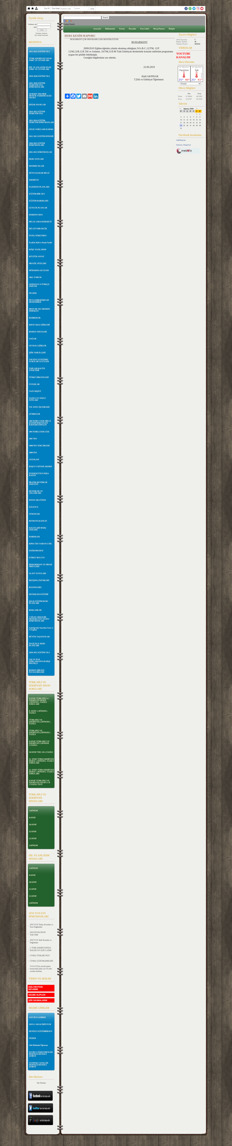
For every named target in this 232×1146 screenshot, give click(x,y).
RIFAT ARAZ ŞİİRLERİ (39, 325)
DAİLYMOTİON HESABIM (35, 988)
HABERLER (34, 537)
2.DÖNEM (33, 845)
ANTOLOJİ (34, 459)
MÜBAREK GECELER (39, 270)
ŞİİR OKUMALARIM (37, 1000)
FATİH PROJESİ (36, 551)
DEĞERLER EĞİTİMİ (38, 594)
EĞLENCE (33, 507)
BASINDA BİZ (35, 587)
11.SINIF (32, 831)
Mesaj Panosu (159, 29)
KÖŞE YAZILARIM (37, 249)
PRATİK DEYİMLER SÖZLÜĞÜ (38, 483)
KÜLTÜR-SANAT (36, 256)
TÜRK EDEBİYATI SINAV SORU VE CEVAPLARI (40, 59)
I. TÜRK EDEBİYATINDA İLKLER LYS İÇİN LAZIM (40, 949)
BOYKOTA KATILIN (38, 521)
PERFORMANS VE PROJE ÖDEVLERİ (40, 566)
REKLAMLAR (35, 610)
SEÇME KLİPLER (36, 995)
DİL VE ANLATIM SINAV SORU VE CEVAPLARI (40, 68)
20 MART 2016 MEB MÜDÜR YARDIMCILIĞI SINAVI (40, 96)
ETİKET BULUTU (37, 558)
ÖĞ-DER (33, 293)
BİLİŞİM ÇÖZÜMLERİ (39, 580)
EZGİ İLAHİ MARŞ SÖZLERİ (37, 529)
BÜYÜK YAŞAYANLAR (39, 637)
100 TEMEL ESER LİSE (39, 432)
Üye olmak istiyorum (41, 35)
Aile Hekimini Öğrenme (38, 1045)
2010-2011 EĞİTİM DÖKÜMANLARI (37, 144)
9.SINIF (32, 818)
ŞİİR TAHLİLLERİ (37, 353)
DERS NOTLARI (36, 159)
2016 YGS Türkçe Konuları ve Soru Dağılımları (41, 925)
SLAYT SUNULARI (37, 573)
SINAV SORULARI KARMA (41, 129)
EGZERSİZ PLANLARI (39, 187)
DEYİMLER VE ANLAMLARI (36, 492)
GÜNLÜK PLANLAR (38, 208)
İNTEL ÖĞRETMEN (38, 236)
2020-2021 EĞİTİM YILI (39, 652)
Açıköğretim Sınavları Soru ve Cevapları (41, 629)
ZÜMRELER (34, 414)
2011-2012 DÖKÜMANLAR (40, 152)
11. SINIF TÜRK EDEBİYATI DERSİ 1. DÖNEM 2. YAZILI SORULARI (41, 761)
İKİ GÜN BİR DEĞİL (38, 229)
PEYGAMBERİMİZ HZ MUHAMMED (39, 301)
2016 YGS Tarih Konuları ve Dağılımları (41, 941)
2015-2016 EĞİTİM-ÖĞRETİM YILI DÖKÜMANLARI (37, 85)
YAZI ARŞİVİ (35, 391)
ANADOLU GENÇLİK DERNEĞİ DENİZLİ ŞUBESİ (38, 1065)
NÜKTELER (34, 514)
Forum (122, 29)
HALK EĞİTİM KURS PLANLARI (38, 602)
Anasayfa (97, 29)
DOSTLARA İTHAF (37, 500)
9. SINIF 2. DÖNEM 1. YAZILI (38, 712)
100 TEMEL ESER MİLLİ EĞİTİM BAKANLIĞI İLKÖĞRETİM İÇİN (40, 423)
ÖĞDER (32, 1038)
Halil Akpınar (181, 140)
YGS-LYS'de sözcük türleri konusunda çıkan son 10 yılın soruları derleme (41, 968)
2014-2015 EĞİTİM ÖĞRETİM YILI (37, 113)
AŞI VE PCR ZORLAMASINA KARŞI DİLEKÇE (39, 661)
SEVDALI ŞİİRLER (37, 346)
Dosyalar (132, 29)
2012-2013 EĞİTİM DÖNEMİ (41, 136)
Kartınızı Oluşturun (183, 145)
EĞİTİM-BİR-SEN (37, 194)
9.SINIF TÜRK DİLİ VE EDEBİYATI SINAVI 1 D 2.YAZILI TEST (39, 783)
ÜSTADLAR (34, 384)
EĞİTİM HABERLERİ (38, 201)
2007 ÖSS (33, 439)
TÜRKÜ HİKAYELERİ (39, 377)
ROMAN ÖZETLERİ (38, 332)
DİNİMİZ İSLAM (36, 166)
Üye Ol (46, 8)
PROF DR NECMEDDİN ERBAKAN (39, 310)
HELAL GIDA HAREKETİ (40, 222)
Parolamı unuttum (41, 33)
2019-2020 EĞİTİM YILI (39, 76)
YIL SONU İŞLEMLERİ (39, 407)
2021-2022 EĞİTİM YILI (39, 51)
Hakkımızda (110, 29)
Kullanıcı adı (32, 24)
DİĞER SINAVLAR (37, 105)
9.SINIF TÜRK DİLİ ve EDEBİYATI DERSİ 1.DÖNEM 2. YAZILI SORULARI (39, 701)
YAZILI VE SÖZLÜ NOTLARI (37, 399)
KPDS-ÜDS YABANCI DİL (40, 544)
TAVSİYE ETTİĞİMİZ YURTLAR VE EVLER (39, 361)
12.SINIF (33, 838)
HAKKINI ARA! (36, 215)
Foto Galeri (144, 29)
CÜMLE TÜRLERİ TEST (40, 955)
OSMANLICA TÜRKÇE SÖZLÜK (39, 285)
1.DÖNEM (33, 811)
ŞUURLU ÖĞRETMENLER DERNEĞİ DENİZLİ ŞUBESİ (41, 1054)
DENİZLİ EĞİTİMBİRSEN (40, 1031)
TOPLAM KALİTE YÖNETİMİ (37, 369)
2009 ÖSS (33, 453)
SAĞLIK (32, 339)
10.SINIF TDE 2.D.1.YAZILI (41, 752)
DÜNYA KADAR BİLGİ (39, 173)
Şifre (35, 27)
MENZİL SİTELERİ (37, 263)
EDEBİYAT (34, 180)
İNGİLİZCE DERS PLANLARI (37, 645)
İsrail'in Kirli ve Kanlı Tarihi (40, 243)
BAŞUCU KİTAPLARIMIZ (40, 466)
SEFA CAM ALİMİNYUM (40, 1024)
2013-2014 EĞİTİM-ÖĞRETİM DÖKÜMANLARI (41, 121)
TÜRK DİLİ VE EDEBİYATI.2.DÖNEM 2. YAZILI (40, 722)
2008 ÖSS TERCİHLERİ (39, 446)
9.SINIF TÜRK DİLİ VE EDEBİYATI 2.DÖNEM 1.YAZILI (39, 743)
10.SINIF (33, 825)
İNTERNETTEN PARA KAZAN (39, 474)
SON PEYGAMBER (37, 1017)
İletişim (172, 29)
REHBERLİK (35, 318)
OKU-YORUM (35, 277)
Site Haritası (41, 1083)
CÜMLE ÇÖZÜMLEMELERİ (41, 961)
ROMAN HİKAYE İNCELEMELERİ (37, 671)
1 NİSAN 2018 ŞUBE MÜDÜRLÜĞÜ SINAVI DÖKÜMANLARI (39, 619)
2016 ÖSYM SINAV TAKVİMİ (38, 933)
